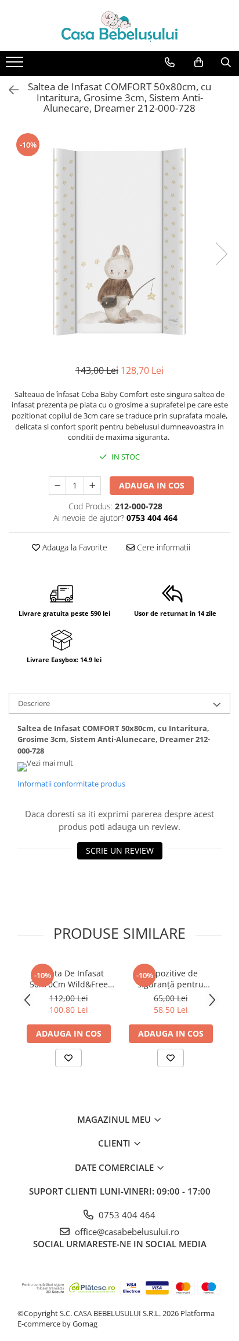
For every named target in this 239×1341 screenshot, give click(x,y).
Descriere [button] (34, 703)
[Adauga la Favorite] (68, 1058)
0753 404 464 (125, 1215)
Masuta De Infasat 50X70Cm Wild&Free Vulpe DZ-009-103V (69, 979)
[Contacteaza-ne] (170, 62)
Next (221, 254)
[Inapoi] (8, 90)
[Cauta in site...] (226, 62)
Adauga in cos (151, 485)
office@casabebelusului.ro (126, 1231)
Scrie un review (120, 850)
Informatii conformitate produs (71, 783)
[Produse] (16, 65)
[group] (119, 241)
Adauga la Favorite (73, 547)
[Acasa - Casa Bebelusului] (119, 25)
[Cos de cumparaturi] (198, 62)
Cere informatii (162, 547)
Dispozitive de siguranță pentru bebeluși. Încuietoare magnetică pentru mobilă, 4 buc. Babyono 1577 (170, 979)
